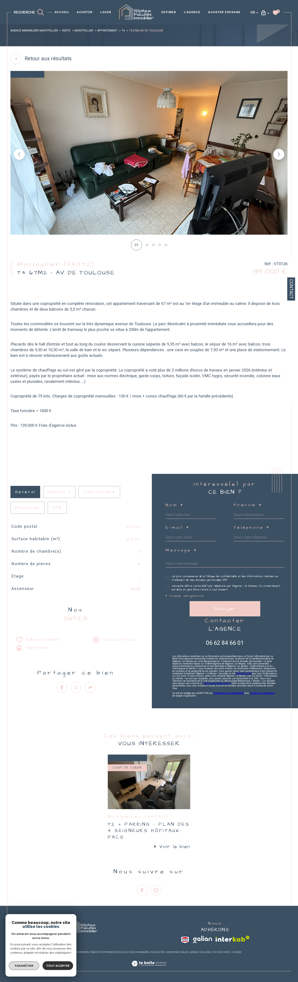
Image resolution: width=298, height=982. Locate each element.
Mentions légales (177, 952)
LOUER (105, 12)
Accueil (62, 12)
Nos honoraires (139, 952)
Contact (291, 289)
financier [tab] (27, 508)
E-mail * (178, 528)
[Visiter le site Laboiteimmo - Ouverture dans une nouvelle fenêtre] (148, 969)
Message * (181, 550)
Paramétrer (24, 966)
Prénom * (248, 505)
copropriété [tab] (99, 492)
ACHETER (85, 12)
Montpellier (84, 30)
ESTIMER (168, 12)
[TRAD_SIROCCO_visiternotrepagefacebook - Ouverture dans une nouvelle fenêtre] (142, 890)
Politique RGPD (221, 952)
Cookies (236, 952)
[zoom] (149, 233)
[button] (278, 154)
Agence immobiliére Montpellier (34, 30)
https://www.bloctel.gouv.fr (217, 683)
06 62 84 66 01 (225, 643)
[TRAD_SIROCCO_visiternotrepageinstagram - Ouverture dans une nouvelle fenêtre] (156, 890)
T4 (123, 30)
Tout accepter (57, 966)
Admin (193, 952)
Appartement (107, 30)
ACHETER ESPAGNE (224, 12)
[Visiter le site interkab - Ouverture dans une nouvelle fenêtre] (233, 939)
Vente (66, 30)
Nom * (175, 505)
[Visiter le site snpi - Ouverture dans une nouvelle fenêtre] (185, 940)
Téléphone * (252, 528)
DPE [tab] (57, 508)
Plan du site (158, 952)
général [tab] (25, 492)
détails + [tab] (59, 492)
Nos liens (205, 952)
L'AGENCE (192, 12)
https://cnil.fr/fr (243, 673)
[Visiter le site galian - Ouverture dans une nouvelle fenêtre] (202, 939)
